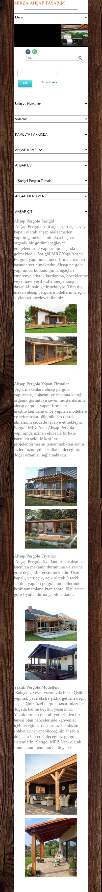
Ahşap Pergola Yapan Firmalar (41, 383)
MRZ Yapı (59, 741)
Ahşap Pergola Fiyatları (35, 556)
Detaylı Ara (49, 82)
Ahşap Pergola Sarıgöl (34, 221)
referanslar (28, 416)
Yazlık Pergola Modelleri (36, 687)
